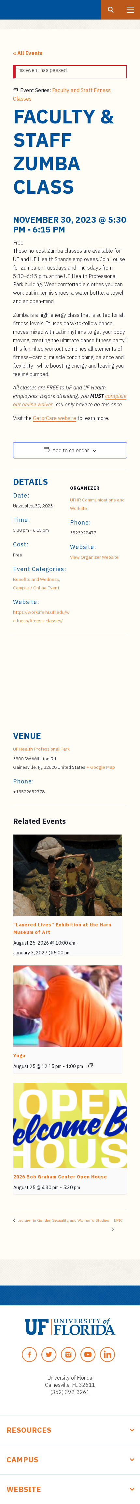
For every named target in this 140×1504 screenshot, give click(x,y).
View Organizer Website (94, 557)
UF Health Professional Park (41, 749)
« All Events (28, 53)
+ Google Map (100, 767)
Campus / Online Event (36, 588)
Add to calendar (70, 450)
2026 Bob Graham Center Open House (60, 1177)
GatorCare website (54, 418)
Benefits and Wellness (36, 579)
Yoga (19, 1056)
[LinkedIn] (107, 1354)
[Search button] (110, 10)
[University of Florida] (70, 1326)
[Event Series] (90, 1065)
